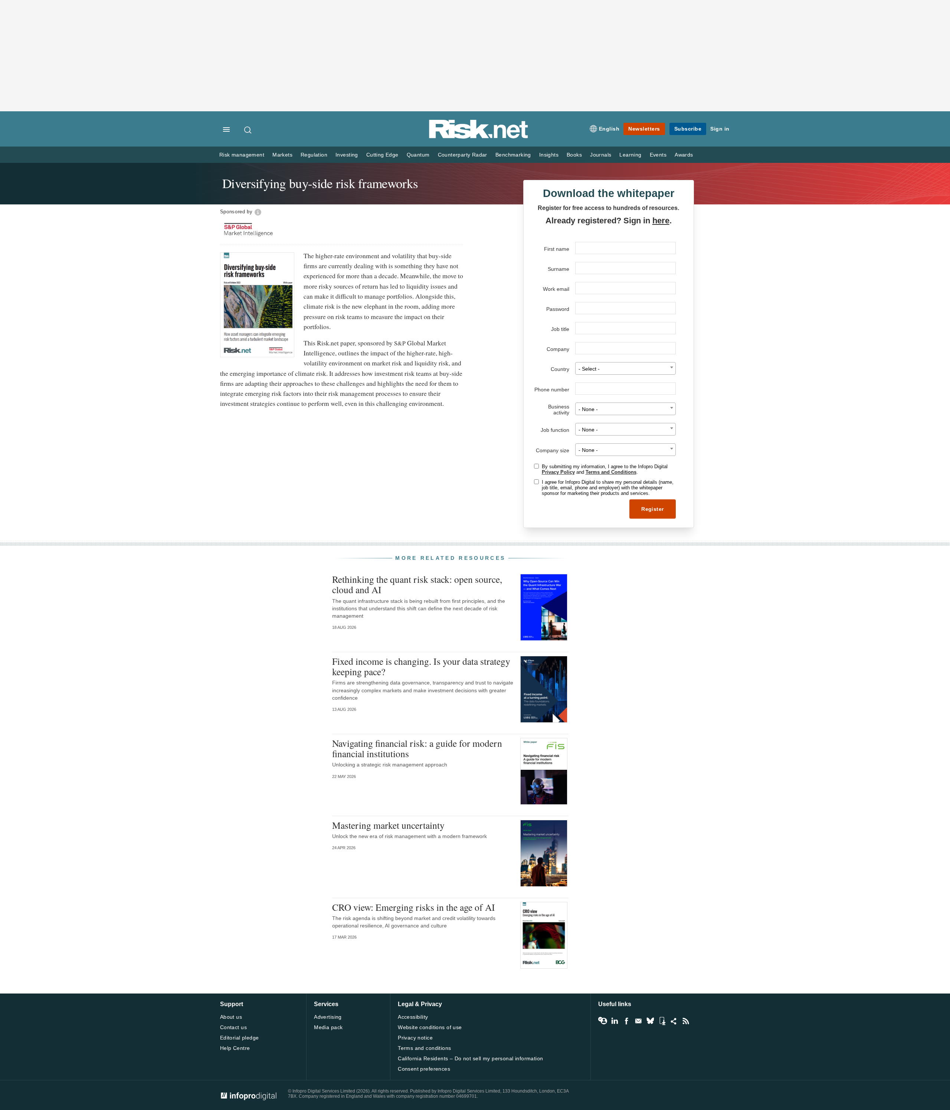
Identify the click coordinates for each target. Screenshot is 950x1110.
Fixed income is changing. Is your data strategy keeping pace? (421, 666)
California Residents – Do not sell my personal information (470, 1058)
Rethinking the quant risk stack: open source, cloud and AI (417, 584)
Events (658, 155)
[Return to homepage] (479, 137)
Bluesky (650, 1021)
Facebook (626, 1021)
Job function (555, 430)
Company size (552, 450)
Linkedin (614, 1021)
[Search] (248, 130)
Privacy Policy (558, 472)
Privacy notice (415, 1038)
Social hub (673, 1021)
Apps (662, 1021)
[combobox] (625, 368)
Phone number (551, 390)
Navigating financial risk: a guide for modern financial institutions (417, 748)
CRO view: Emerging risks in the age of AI (413, 907)
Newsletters (644, 129)
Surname (558, 269)
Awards (684, 155)
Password (557, 309)
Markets (282, 155)
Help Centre (235, 1048)
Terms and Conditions (611, 472)
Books (574, 155)
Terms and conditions (424, 1048)
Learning (630, 155)
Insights (548, 155)
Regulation (314, 155)
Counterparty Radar (462, 155)
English (609, 129)
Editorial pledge (239, 1038)
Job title (560, 329)
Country (560, 369)
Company (558, 349)
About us (231, 1017)
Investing (346, 155)
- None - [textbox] (588, 409)
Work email (556, 289)
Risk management (241, 155)
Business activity (558, 410)
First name (556, 249)
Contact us (233, 1027)
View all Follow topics (602, 1021)
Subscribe (688, 129)
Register (652, 509)
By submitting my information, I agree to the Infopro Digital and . (605, 469)
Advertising (328, 1017)
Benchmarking (513, 155)
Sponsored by (236, 211)
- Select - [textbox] (589, 369)
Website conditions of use (430, 1027)
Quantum (418, 155)
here (660, 220)
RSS (685, 1021)
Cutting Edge (382, 155)
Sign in (720, 129)
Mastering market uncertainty (388, 825)
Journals (600, 155)
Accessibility (413, 1017)
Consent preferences (424, 1069)
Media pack (328, 1027)
